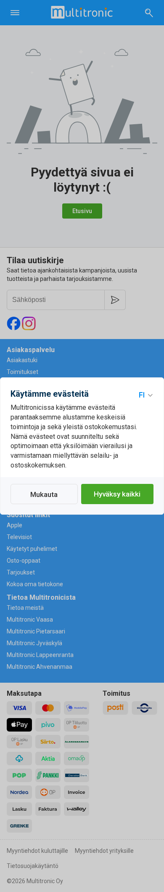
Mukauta (44, 494)
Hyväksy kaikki (117, 494)
